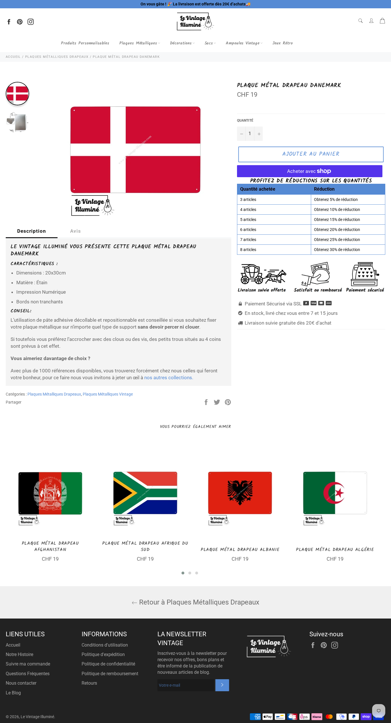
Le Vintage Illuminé (37, 716)
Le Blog (13, 693)
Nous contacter (21, 683)
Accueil (13, 645)
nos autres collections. (168, 377)
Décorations (181, 43)
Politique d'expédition (103, 654)
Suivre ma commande (28, 664)
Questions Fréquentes (28, 673)
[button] (182, 573)
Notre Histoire (19, 654)
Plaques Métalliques (138, 43)
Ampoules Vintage (242, 43)
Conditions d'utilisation (105, 645)
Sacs (209, 43)
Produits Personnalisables (85, 43)
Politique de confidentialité (108, 664)
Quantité (245, 120)
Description (31, 231)
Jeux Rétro (282, 43)
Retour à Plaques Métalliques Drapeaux (198, 602)
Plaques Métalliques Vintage (108, 394)
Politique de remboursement (110, 673)
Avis (75, 231)
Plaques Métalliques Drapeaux (54, 394)
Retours (89, 683)
